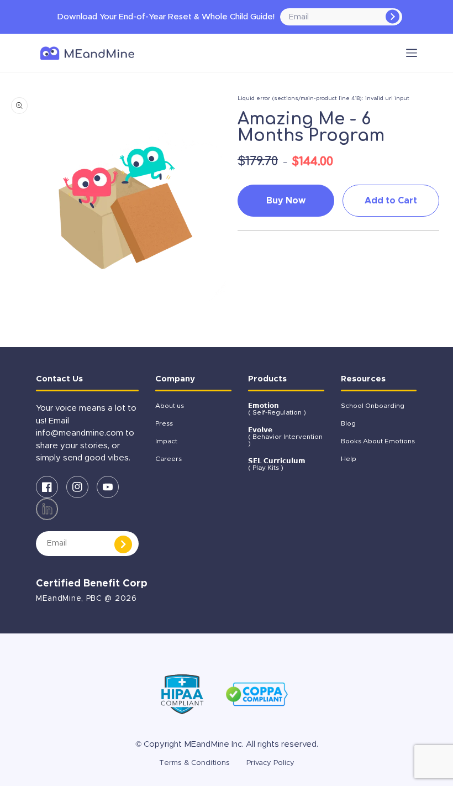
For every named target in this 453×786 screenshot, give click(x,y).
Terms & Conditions (194, 763)
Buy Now (285, 200)
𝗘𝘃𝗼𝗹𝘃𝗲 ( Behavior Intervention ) (285, 437)
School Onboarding (372, 405)
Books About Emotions (378, 441)
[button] (411, 53)
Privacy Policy (270, 763)
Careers (168, 458)
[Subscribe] (392, 17)
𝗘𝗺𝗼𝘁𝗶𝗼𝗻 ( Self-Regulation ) (277, 409)
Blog (348, 423)
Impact (166, 441)
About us (169, 405)
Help (348, 458)
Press (164, 423)
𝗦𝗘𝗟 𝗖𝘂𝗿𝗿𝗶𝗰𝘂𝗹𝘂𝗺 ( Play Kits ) (276, 464)
